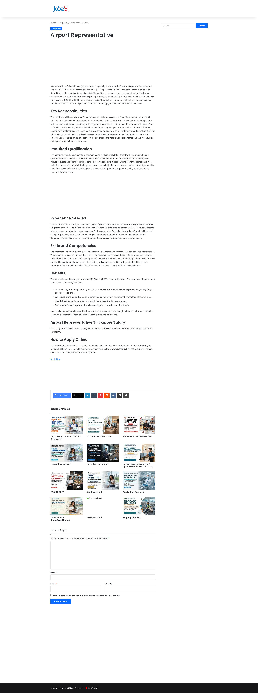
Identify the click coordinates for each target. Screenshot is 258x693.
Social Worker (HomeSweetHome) (60, 518)
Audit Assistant (94, 492)
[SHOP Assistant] (103, 506)
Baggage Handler (131, 517)
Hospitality (63, 23)
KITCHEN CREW (57, 492)
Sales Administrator (60, 464)
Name (53, 572)
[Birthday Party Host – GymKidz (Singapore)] (66, 425)
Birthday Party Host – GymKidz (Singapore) (65, 437)
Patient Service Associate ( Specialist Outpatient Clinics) (138, 465)
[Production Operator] (139, 480)
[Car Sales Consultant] (103, 453)
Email (53, 584)
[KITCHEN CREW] (66, 480)
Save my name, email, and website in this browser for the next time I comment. (86, 595)
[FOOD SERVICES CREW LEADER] (139, 425)
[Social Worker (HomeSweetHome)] (66, 506)
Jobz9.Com (92, 688)
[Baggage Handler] (139, 506)
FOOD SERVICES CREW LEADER (137, 436)
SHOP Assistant (94, 517)
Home (55, 23)
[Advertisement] (102, 60)
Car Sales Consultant (97, 464)
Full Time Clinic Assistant (99, 436)
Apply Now (55, 359)
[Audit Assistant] (103, 480)
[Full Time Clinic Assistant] (103, 425)
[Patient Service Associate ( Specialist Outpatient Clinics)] (139, 453)
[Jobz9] (61, 8)
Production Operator (133, 492)
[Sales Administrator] (66, 453)
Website (108, 584)
